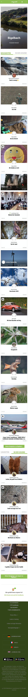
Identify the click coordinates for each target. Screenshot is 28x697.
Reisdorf (25, 247)
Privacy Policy (13, 615)
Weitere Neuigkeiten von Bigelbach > (14, 446)
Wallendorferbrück (22, 265)
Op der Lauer (14, 244)
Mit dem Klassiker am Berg (14, 320)
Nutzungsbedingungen (13, 628)
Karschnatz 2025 (14, 291)
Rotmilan (14, 379)
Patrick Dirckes (5, 265)
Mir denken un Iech (14, 168)
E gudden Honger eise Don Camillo (14, 567)
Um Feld (14, 109)
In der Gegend (21, 53)
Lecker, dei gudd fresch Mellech (14, 479)
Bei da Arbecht (14, 139)
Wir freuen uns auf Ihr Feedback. (14, 595)
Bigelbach (24, 83)
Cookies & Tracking (14, 619)
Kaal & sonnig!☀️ (14, 80)
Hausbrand (5, 187)
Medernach (24, 482)
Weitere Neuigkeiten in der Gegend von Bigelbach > (14, 576)
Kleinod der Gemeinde (14, 215)
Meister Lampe (14, 408)
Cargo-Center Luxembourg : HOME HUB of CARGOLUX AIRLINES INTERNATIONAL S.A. (14, 438)
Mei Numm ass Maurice (14, 538)
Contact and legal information (14, 623)
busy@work (14, 350)
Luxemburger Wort (7, 189)
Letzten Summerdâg (11, 262)
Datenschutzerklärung (7, 673)
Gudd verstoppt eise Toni (14, 508)
